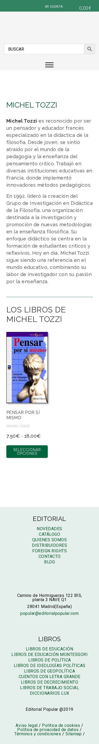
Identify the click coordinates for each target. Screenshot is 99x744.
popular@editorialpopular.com (49, 613)
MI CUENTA (54, 6)
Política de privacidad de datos (48, 729)
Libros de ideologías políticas (50, 665)
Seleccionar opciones (27, 452)
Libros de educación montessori (49, 654)
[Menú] (49, 64)
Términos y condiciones (37, 733)
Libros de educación (49, 648)
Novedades (49, 528)
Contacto (50, 556)
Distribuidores (49, 545)
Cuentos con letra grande (50, 676)
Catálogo (49, 534)
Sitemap (73, 733)
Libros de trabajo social (49, 687)
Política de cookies (61, 725)
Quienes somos (49, 539)
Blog (49, 561)
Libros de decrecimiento (49, 682)
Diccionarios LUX (49, 693)
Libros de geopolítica (49, 671)
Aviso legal (27, 725)
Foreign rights (49, 550)
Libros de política (49, 660)
